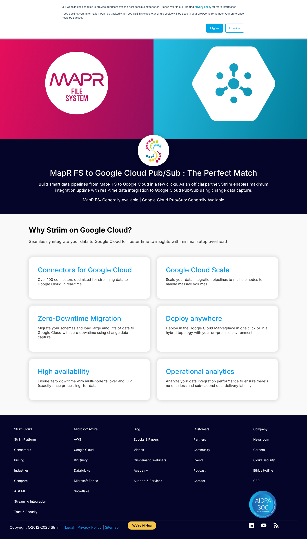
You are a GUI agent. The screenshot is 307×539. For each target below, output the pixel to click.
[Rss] (276, 525)
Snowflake (81, 491)
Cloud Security (264, 460)
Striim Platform (25, 439)
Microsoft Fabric (86, 481)
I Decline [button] (234, 28)
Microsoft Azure (86, 429)
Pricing (19, 460)
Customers (201, 429)
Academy (141, 470)
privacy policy (203, 7)
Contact (199, 481)
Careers (259, 450)
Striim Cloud (23, 429)
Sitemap (112, 527)
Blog (137, 429)
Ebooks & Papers (146, 439)
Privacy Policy (90, 527)
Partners (200, 439)
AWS (77, 439)
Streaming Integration (30, 501)
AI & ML (20, 491)
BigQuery (81, 460)
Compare (21, 481)
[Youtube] (264, 525)
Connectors (22, 450)
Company (260, 429)
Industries (21, 470)
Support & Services (148, 481)
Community (202, 450)
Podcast (200, 470)
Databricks (82, 470)
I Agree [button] (214, 28)
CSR (256, 481)
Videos (139, 450)
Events (198, 460)
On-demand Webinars (150, 460)
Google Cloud (84, 450)
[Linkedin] (251, 525)
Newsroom (261, 439)
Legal (69, 527)
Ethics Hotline (263, 470)
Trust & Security (26, 512)
